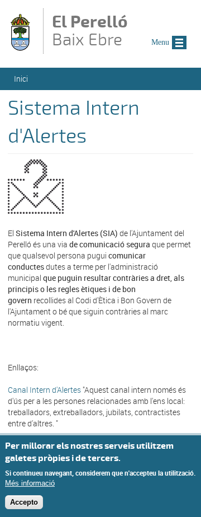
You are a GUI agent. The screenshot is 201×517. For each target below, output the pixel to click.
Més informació (30, 483)
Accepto (24, 502)
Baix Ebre (90, 31)
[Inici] (20, 48)
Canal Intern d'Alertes (44, 389)
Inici (21, 78)
